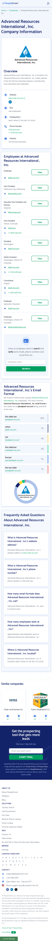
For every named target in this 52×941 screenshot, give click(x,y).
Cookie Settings (9, 939)
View (40, 172)
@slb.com (12, 228)
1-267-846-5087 (12, 877)
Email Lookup (7, 823)
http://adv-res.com (16, 98)
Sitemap (5, 849)
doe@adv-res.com (12, 440)
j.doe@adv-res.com (12, 450)
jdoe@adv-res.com (12, 419)
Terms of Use (30, 766)
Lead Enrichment (8, 811)
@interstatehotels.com (17, 327)
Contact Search (8, 807)
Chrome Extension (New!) (12, 827)
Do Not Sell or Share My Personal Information (21, 842)
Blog (4, 800)
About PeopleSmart (10, 792)
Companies (13, 10)
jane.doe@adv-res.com (14, 460)
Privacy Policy (43, 766)
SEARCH (26, 368)
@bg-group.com (14, 212)
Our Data (5, 815)
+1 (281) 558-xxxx (14, 292)
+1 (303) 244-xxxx (14, 232)
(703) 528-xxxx (14, 129)
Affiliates (5, 796)
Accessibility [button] (6, 932)
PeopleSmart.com (36, 769)
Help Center (6, 838)
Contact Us (6, 834)
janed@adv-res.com (13, 470)
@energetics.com (15, 193)
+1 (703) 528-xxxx (15, 132)
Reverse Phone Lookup (11, 819)
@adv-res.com (13, 177)
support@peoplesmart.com (17, 874)
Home (3, 10)
